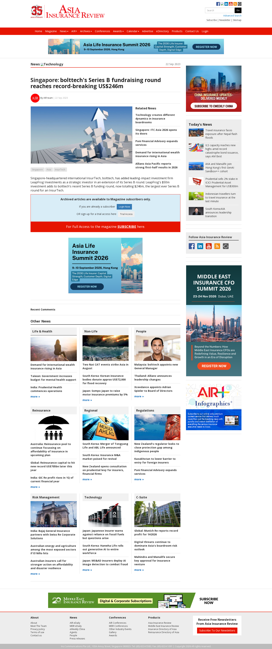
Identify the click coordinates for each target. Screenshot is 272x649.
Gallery (112, 632)
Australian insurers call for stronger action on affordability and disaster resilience (52, 564)
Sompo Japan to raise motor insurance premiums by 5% (105, 392)
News (63, 31)
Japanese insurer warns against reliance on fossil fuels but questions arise (103, 534)
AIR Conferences (117, 622)
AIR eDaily (75, 622)
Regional (91, 410)
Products (177, 31)
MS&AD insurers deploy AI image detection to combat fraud (105, 562)
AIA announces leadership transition (218, 212)
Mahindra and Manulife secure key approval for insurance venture (154, 560)
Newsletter (225, 20)
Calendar (132, 31)
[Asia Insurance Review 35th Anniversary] (68, 11)
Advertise (147, 31)
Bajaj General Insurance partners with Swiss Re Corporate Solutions (53, 534)
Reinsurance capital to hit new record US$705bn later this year (53, 466)
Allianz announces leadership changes (153, 377)
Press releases (77, 638)
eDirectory (162, 31)
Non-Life (91, 331)
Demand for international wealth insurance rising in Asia (157, 154)
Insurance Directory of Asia (162, 629)
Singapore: (45, 80)
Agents (73, 632)
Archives (85, 31)
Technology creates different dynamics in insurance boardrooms (155, 118)
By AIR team (46, 97)
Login (205, 31)
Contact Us (192, 31)
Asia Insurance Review (159, 622)
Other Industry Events (120, 629)
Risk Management (46, 497)
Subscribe (211, 20)
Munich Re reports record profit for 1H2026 (156, 532)
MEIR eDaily (76, 626)
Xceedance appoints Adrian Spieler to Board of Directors (153, 389)
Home (38, 31)
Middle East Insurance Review (163, 626)
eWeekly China (77, 629)
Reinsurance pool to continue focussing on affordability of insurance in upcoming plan (51, 449)
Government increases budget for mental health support (53, 377)
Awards (117, 31)
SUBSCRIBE (126, 226)
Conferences (102, 31)
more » (35, 396)
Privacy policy (38, 629)
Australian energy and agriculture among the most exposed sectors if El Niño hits (53, 549)
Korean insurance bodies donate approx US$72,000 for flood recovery (104, 379)
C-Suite (141, 497)
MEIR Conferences (118, 626)
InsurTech (60, 169)
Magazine (51, 31)
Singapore (37, 169)
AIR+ (74, 31)
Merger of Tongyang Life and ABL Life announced (105, 445)
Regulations (145, 410)
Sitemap (237, 20)
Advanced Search (232, 15)
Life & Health (42, 331)
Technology (53, 64)
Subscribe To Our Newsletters (217, 630)
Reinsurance (41, 410)
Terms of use (37, 632)
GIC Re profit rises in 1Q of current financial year (52, 479)
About (34, 622)
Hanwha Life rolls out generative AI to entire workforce (103, 549)
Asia (49, 169)
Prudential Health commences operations (46, 389)
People (141, 331)
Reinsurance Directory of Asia (163, 632)
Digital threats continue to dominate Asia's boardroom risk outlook (155, 545)
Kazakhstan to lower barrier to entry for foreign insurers (155, 460)
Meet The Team (39, 626)
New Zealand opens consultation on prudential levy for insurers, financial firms (105, 470)
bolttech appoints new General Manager (156, 366)
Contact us (36, 635)
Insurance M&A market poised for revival (101, 457)
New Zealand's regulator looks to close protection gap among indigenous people (156, 447)
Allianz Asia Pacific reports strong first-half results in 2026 (156, 165)
